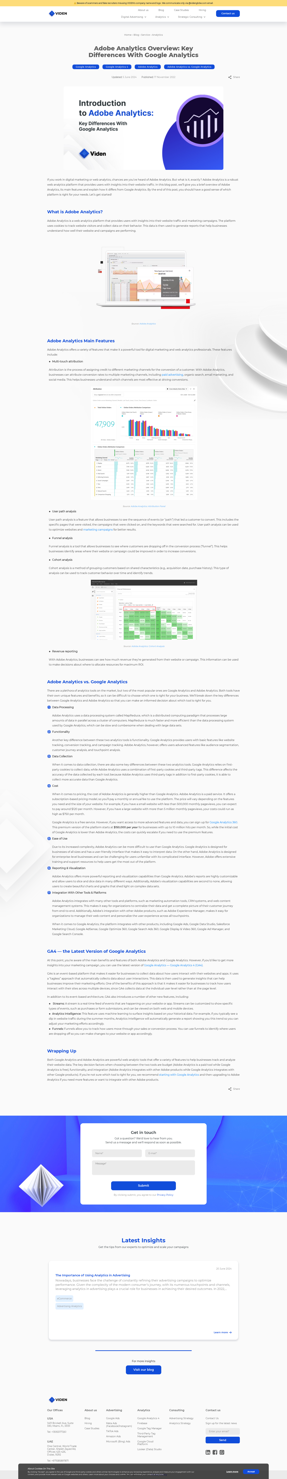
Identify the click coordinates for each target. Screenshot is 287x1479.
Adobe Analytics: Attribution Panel (148, 506)
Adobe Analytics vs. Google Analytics (189, 66)
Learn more (232, 1471)
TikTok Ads (112, 1431)
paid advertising (172, 374)
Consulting (176, 1410)
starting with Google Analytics (179, 1074)
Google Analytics (86, 66)
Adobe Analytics (147, 66)
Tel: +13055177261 (56, 1431)
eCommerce (64, 1298)
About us (143, 10)
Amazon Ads (113, 1436)
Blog (161, 10)
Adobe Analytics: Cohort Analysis (147, 646)
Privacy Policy (165, 1194)
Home (128, 34)
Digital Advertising (132, 17)
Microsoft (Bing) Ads (118, 1441)
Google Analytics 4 (117, 66)
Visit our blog (143, 1370)
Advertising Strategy (181, 1418)
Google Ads (113, 1418)
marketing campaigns (98, 529)
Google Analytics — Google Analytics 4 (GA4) (173, 965)
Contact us (228, 13)
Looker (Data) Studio (149, 1449)
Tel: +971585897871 (58, 1460)
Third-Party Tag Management (146, 1435)
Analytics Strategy (180, 1423)
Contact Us (212, 1418)
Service (145, 34)
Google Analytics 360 (223, 822)
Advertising (114, 1410)
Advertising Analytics (69, 1306)
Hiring (202, 10)
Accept (251, 1471)
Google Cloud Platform (145, 1443)
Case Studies (181, 10)
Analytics (160, 17)
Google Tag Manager (149, 1428)
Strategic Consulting (190, 17)
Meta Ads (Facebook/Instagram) (119, 1425)
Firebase (142, 1423)
